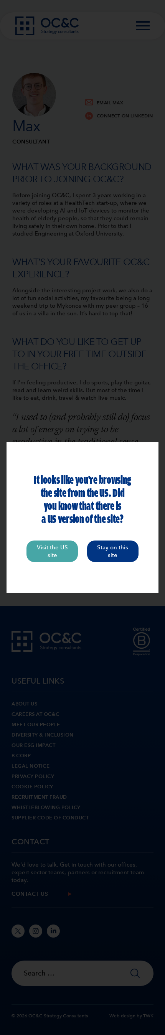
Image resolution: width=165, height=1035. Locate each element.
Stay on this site (112, 551)
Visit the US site (52, 551)
